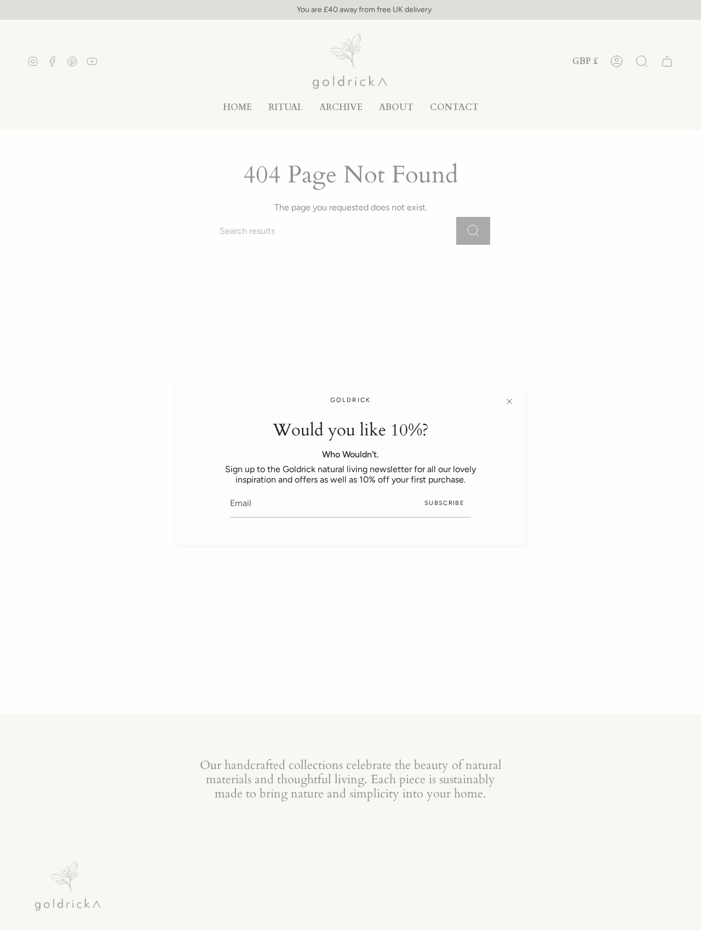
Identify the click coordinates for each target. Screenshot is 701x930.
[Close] (509, 401)
